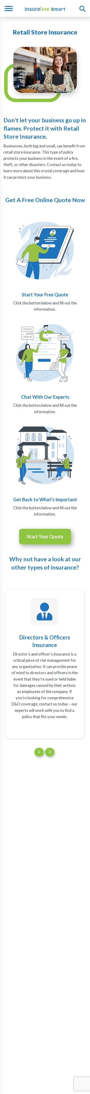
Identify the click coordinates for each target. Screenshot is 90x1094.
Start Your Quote (45, 536)
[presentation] (39, 752)
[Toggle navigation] (10, 8)
